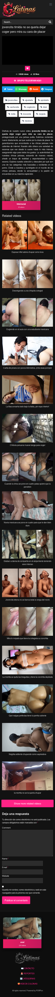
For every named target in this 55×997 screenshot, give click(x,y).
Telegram (48, 89)
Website (5, 875)
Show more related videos (27, 803)
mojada (42, 113)
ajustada (29, 100)
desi (45, 106)
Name (5, 858)
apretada (44, 100)
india (13, 113)
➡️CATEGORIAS (27, 978)
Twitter (10, 89)
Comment (6, 827)
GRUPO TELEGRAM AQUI (29, 80)
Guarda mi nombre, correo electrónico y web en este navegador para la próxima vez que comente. (24, 891)
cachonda (14, 106)
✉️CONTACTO (27, 968)
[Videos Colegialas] (19, 9)
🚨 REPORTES (28, 973)
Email (5, 867)
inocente (27, 113)
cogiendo (30, 106)
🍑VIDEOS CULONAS (27, 983)
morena (28, 120)
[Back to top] (50, 991)
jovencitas (13, 100)
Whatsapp (22, 89)
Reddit (35, 89)
